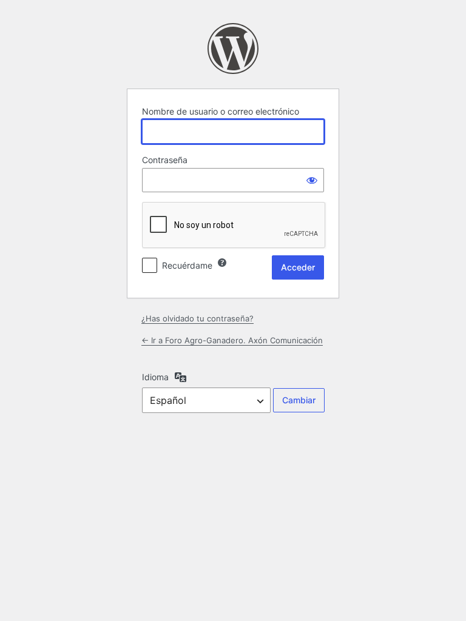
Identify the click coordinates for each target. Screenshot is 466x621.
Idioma (155, 377)
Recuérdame (187, 265)
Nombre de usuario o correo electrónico (220, 111)
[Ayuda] (222, 262)
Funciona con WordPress (233, 48)
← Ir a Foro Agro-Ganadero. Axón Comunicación (232, 340)
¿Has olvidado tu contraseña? (197, 318)
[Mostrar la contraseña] (312, 180)
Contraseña (164, 160)
